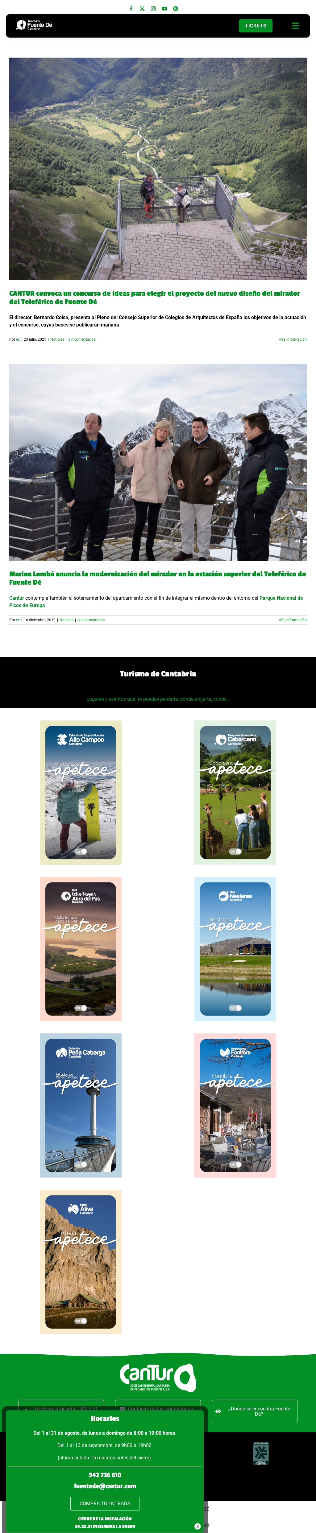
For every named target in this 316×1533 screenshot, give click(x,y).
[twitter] (142, 8)
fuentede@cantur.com (105, 1486)
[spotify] (175, 8)
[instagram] (153, 8)
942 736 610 (105, 1475)
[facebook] (131, 8)
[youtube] (164, 8)
